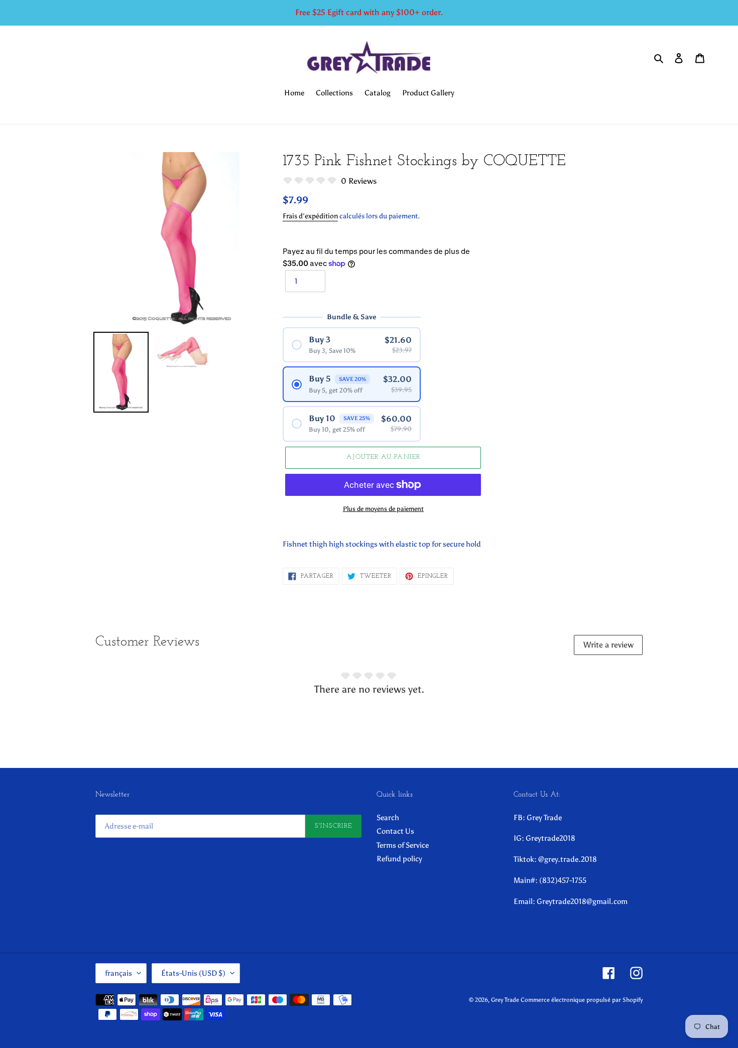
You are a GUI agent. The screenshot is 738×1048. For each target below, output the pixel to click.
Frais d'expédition (310, 216)
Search (388, 817)
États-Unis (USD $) (193, 973)
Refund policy (399, 858)
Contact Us (395, 831)
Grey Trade (505, 999)
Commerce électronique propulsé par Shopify (582, 999)
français (118, 973)
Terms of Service (403, 845)
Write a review (608, 644)
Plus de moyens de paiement (383, 508)
